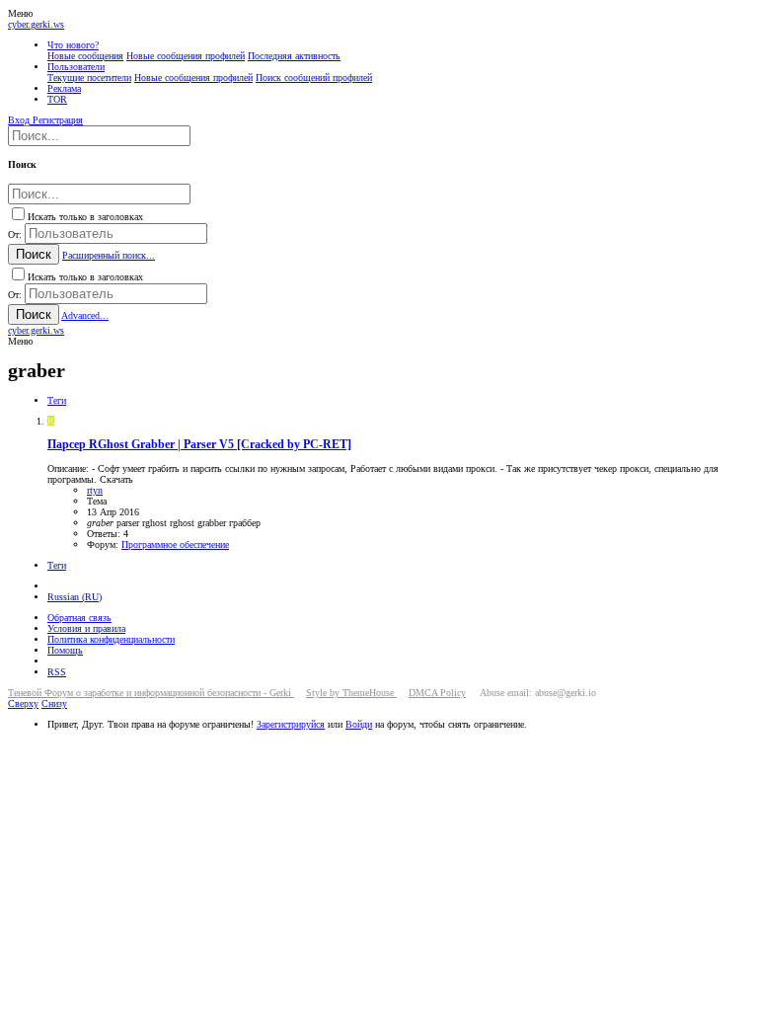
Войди (358, 724)
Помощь (65, 650)
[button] (20, 13)
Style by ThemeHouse (351, 692)
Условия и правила (86, 628)
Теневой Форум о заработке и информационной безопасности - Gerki (151, 692)
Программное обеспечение (175, 544)
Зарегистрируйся (291, 724)
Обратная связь (79, 617)
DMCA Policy (437, 692)
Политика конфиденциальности (111, 639)
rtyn (95, 490)
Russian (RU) (74, 596)
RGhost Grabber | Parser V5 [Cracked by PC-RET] (199, 444)
